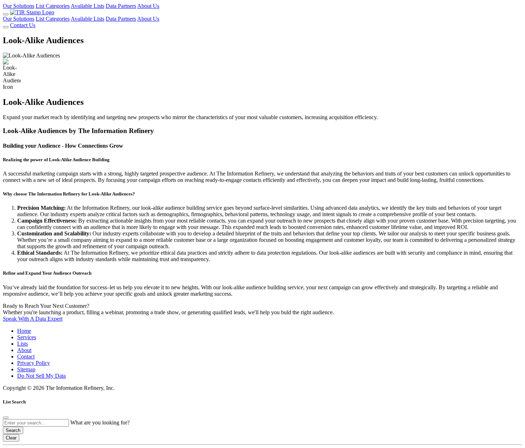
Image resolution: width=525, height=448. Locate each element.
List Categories (53, 6)
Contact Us (22, 25)
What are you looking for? (100, 422)
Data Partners (121, 6)
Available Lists (87, 6)
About (24, 350)
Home (24, 331)
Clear (11, 438)
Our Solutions (18, 6)
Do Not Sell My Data (41, 376)
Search (13, 430)
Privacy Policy (33, 363)
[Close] (6, 418)
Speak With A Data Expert (32, 319)
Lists (22, 344)
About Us (148, 6)
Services (26, 337)
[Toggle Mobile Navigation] (6, 14)
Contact (26, 356)
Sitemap (26, 369)
